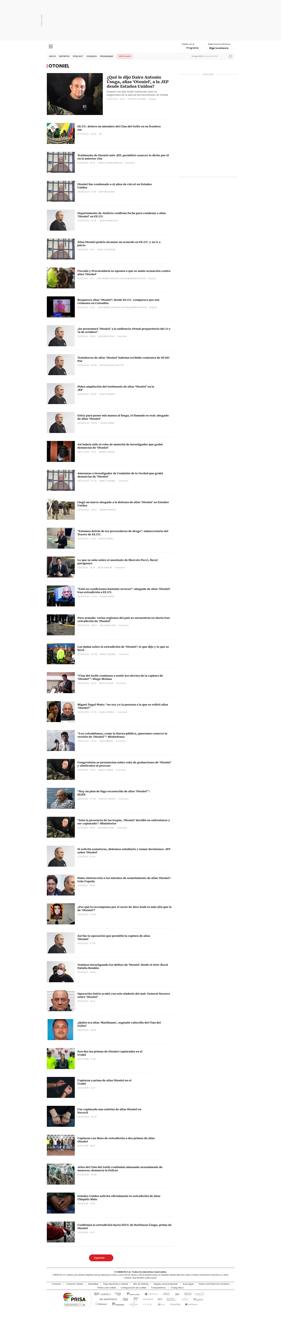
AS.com (176, 1293)
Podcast (78, 56)
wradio (134, 1299)
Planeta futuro (184, 1299)
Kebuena (197, 1299)
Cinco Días (147, 1299)
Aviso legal (188, 1284)
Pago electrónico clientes (115, 1284)
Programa (192, 48)
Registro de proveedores (166, 1284)
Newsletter (223, 56)
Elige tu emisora (218, 48)
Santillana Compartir (150, 1293)
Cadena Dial (159, 1299)
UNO (124, 1299)
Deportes (64, 56)
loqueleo (175, 1303)
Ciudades (91, 56)
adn (187, 1293)
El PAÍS (102, 1293)
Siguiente (99, 1258)
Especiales (125, 56)
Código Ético (177, 1287)
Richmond (101, 1303)
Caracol (199, 1293)
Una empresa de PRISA (74, 1297)
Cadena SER (165, 1293)
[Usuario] (230, 56)
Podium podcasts (132, 1303)
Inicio (52, 56)
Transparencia (158, 1287)
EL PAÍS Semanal (170, 1299)
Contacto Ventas (74, 1284)
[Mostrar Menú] (51, 46)
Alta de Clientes (141, 1284)
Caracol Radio (140, 46)
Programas (106, 56)
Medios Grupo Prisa (74, 1305)
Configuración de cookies (133, 1287)
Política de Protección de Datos (214, 1284)
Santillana (132, 1293)
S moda (160, 1303)
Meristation (191, 1303)
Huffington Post (107, 1299)
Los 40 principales (116, 1293)
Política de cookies (106, 1287)
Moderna (117, 1303)
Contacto (56, 1284)
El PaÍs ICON (146, 1303)
